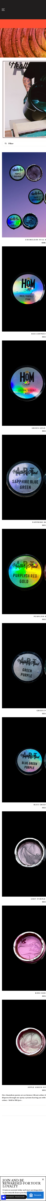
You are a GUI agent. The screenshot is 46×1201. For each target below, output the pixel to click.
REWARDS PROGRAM (15, 1197)
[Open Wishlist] (3, 1197)
